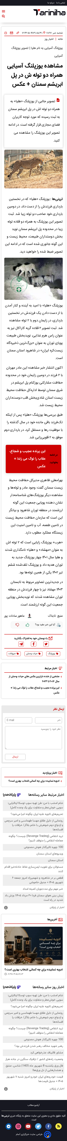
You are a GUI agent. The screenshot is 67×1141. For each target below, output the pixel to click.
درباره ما (51, 3)
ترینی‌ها (5, 1116)
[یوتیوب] (28, 1126)
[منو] (3, 12)
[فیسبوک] (33, 644)
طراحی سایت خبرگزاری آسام (29, 1134)
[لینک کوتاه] (17, 33)
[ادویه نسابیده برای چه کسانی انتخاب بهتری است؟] (33, 946)
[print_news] (5, 33)
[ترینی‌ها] (49, 12)
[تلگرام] (21, 644)
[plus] (27, 625)
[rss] (58, 1126)
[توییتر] (46, 644)
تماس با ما (61, 3)
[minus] (17, 625)
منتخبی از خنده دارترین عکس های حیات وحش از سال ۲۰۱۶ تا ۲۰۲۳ (34, 679)
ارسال (15, 757)
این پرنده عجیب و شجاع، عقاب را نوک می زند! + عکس (27, 459)
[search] (3, 17)
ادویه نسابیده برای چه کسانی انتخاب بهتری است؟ (34, 781)
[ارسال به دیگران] (11, 33)
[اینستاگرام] (18, 1126)
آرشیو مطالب (33, 1105)
